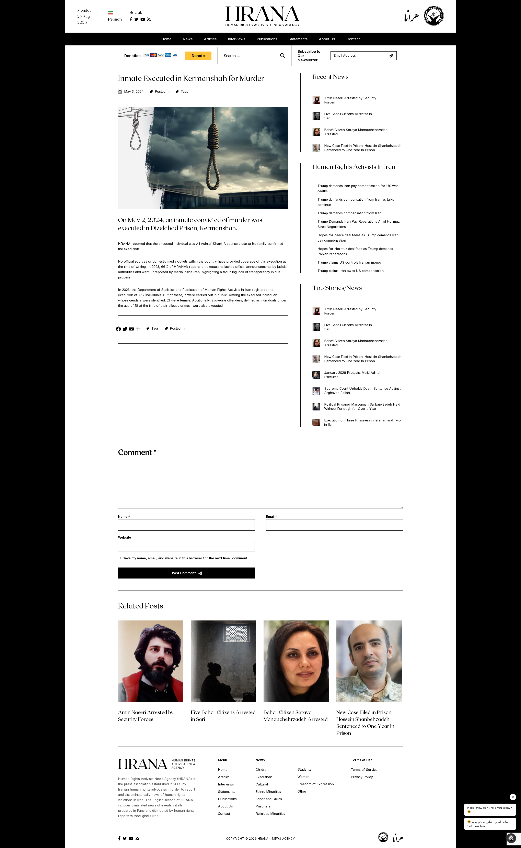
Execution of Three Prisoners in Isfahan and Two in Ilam (362, 422)
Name (124, 517)
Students (304, 769)
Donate (198, 56)
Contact (353, 39)
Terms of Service (364, 770)
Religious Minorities (270, 814)
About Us (327, 39)
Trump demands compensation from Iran (349, 213)
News (188, 39)
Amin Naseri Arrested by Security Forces (350, 100)
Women (303, 777)
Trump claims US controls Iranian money (349, 262)
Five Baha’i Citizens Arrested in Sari (348, 116)
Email (271, 517)
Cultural (262, 784)
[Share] (138, 329)
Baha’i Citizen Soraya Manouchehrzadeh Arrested (355, 132)
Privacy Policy (362, 777)
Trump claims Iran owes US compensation (350, 271)
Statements (298, 39)
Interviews (236, 39)
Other (302, 791)
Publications (267, 39)
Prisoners (263, 806)
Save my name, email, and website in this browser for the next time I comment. (185, 558)
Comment (137, 452)
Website (124, 537)
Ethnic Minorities (268, 792)
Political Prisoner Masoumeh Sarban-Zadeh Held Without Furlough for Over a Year (362, 406)
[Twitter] (125, 329)
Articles (210, 39)
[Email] (131, 329)
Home (166, 39)
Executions (264, 777)
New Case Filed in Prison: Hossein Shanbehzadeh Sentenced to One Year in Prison (362, 148)
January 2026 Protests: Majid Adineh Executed (352, 375)
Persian (115, 18)
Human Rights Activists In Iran (353, 166)
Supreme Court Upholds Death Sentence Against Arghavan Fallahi (362, 390)
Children (262, 770)
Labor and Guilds (269, 799)
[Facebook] (118, 329)
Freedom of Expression (316, 784)
